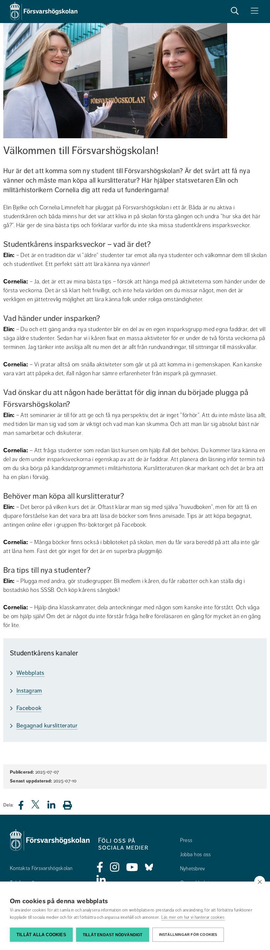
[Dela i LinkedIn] (55, 807)
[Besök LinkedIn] (101, 880)
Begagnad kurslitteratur (46, 725)
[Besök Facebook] (99, 867)
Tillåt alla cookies (41, 934)
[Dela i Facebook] (25, 807)
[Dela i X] (35, 807)
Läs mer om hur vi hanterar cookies (193, 917)
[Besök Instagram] (115, 867)
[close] (259, 881)
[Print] (70, 805)
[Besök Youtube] (132, 867)
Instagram (29, 690)
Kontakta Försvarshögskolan (41, 868)
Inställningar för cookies (188, 935)
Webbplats (30, 672)
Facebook (28, 708)
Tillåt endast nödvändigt (113, 935)
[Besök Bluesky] (149, 867)
